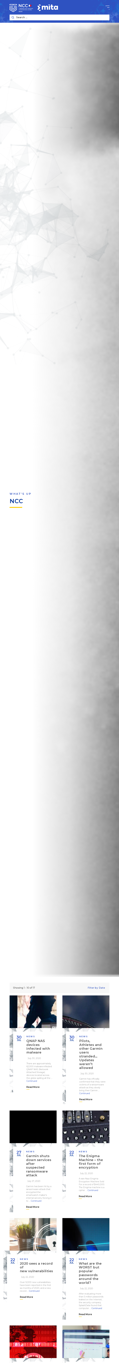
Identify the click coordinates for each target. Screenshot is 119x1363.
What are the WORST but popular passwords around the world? (90, 1273)
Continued (31, 1081)
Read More (33, 1087)
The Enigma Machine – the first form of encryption (91, 1161)
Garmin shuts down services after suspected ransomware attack (38, 1165)
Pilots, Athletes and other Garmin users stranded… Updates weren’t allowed (91, 1054)
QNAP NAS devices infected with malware (38, 1046)
